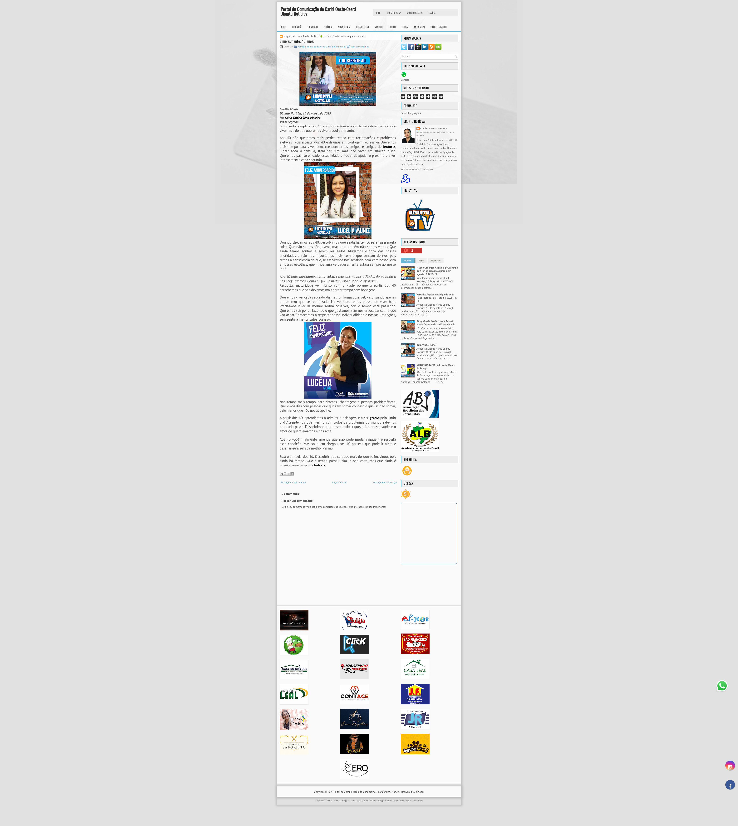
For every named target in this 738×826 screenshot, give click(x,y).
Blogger (420, 792)
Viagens (379, 27)
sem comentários (360, 46)
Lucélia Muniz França (433, 128)
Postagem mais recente (293, 482)
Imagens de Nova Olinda (320, 46)
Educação (297, 27)
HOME (378, 12)
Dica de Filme (362, 27)
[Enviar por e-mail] (281, 474)
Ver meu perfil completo (417, 169)
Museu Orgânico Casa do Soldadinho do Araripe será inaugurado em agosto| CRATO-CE (437, 271)
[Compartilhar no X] (289, 474)
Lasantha (363, 800)
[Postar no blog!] (285, 474)
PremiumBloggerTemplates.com (383, 800)
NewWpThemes (332, 800)
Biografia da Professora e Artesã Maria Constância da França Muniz (435, 323)
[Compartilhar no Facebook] (292, 474)
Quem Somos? (394, 12)
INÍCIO (283, 27)
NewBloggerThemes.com (411, 800)
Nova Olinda (344, 27)
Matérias (436, 260)
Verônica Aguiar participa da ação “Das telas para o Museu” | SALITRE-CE (437, 298)
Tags (421, 260)
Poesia (405, 27)
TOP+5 (407, 260)
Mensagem (419, 27)
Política (328, 27)
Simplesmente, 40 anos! (297, 41)
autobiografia (414, 12)
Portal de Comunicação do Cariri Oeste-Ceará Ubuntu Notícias (318, 11)
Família (392, 27)
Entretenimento (438, 27)
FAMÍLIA (432, 12)
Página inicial (339, 482)
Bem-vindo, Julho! (426, 345)
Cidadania (313, 27)
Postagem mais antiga (385, 482)
